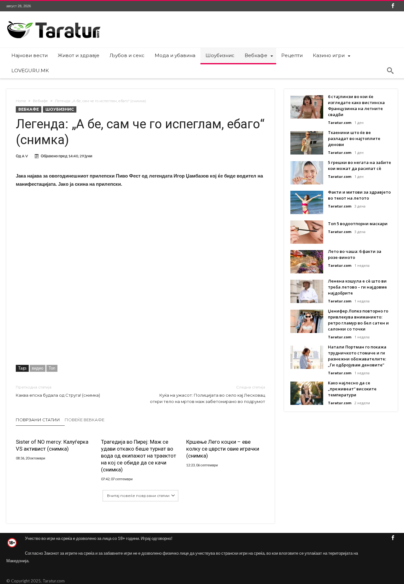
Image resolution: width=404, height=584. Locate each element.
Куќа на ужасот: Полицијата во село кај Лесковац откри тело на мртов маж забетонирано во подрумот (207, 394)
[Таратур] (53, 20)
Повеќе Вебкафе (84, 419)
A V (25, 156)
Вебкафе (40, 101)
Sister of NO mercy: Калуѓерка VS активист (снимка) (52, 445)
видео (37, 368)
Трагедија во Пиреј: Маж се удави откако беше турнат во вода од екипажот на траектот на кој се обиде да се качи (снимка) (138, 456)
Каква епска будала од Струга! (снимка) (58, 391)
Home (21, 101)
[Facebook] (393, 6)
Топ (52, 368)
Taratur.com (339, 122)
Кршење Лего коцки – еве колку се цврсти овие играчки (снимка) (222, 449)
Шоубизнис (59, 109)
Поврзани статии (38, 419)
